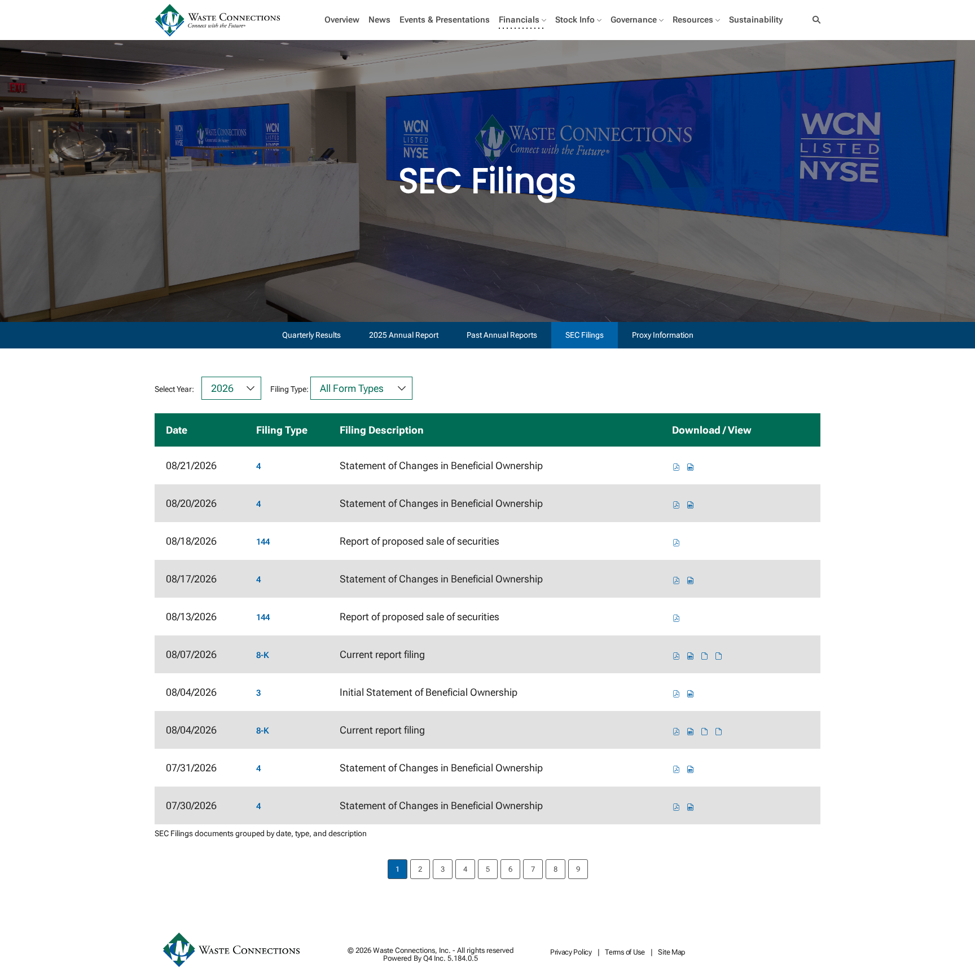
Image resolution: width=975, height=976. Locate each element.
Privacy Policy (571, 952)
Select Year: (174, 389)
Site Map (672, 952)
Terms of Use (624, 952)
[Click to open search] (813, 20)
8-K (262, 655)
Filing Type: (289, 389)
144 (263, 542)
